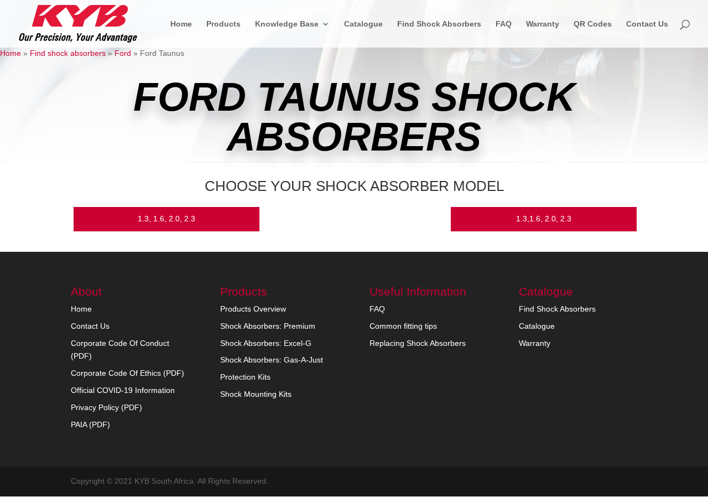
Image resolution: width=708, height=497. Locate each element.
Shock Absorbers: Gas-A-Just (271, 359)
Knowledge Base (287, 24)
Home (181, 24)
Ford (122, 53)
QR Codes (593, 24)
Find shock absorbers (68, 53)
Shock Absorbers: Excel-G (265, 343)
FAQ (504, 24)
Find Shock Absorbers (439, 24)
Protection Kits (245, 376)
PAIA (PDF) (90, 424)
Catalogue (363, 24)
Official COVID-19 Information (123, 390)
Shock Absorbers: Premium (267, 326)
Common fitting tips (403, 326)
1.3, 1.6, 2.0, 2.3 (166, 218)
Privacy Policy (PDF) (106, 407)
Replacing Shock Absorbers (417, 343)
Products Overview (253, 308)
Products (223, 24)
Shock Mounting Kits (255, 394)
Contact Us (647, 24)
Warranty (542, 24)
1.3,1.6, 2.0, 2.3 (543, 218)
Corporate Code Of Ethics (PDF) (127, 373)
